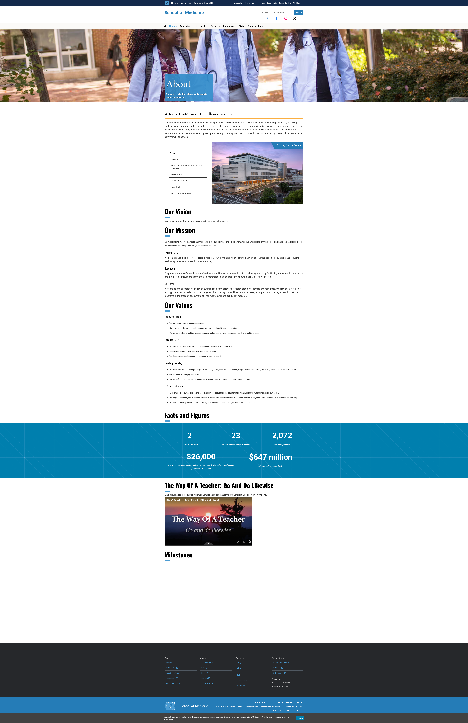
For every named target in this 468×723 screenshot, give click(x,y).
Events (247, 3)
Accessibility (238, 3)
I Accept (300, 718)
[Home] (165, 26)
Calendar (204, 678)
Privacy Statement (286, 702)
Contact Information (179, 180)
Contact (169, 663)
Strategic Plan (176, 174)
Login (299, 702)
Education (185, 26)
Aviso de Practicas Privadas (248, 706)
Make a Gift (241, 686)
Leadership (175, 159)
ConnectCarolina (285, 3)
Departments (272, 3)
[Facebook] (277, 18)
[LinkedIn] (268, 18)
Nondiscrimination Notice (270, 706)
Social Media (254, 26)
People (214, 26)
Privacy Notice (168, 719)
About (172, 26)
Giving (242, 26)
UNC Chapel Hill (278, 673)
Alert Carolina (206, 683)
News (203, 673)
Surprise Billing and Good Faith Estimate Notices (284, 711)
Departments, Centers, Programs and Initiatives (187, 166)
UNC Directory (171, 668)
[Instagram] (286, 18)
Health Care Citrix (172, 683)
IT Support (241, 680)
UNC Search (297, 3)
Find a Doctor (171, 678)
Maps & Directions (172, 673)
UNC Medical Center (280, 663)
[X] (294, 18)
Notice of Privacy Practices (226, 706)
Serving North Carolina (180, 193)
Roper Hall (175, 187)
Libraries (255, 3)
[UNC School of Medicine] (186, 706)
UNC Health (277, 668)
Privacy (204, 668)
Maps (263, 3)
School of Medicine (184, 12)
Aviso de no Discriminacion (292, 706)
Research (200, 26)
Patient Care (229, 26)
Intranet (272, 702)
